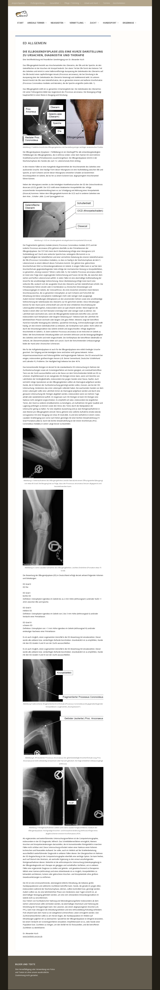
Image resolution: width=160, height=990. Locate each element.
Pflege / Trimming (71, 3)
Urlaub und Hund (91, 3)
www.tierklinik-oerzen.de (32, 936)
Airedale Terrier (35, 23)
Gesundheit (54, 3)
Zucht (93, 23)
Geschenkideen (119, 3)
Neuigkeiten (57, 23)
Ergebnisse (128, 23)
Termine (106, 3)
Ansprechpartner (18, 3)
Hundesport (109, 23)
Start (20, 23)
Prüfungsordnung (37, 3)
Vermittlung (77, 23)
